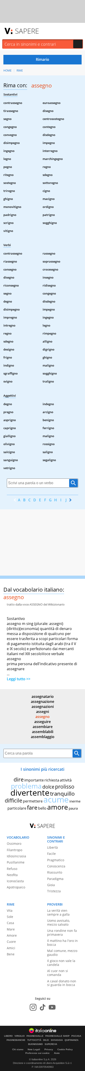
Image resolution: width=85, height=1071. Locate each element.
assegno (42, 716)
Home (7, 70)
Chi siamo (17, 1049)
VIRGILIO (20, 1036)
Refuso (12, 868)
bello (42, 808)
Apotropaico (16, 887)
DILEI (46, 1040)
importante (34, 780)
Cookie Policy (65, 1049)
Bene (11, 954)
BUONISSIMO (35, 1044)
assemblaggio (42, 736)
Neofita (12, 875)
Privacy (48, 1049)
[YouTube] (52, 1007)
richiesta (51, 780)
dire (19, 779)
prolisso (64, 786)
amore (57, 807)
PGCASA (76, 1036)
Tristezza (54, 891)
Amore (12, 935)
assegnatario (43, 696)
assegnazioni (43, 706)
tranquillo (62, 793)
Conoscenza (56, 866)
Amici (11, 948)
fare (32, 807)
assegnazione (42, 701)
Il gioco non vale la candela (61, 963)
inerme (74, 801)
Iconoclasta (15, 881)
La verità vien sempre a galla (58, 912)
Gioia (51, 885)
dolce (48, 787)
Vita (9, 910)
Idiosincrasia (16, 856)
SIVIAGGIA (57, 1040)
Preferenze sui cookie (37, 1053)
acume (56, 799)
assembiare (43, 726)
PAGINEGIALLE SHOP (57, 1036)
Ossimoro (14, 843)
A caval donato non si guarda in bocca (61, 983)
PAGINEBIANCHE (16, 1040)
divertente (29, 792)
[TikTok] (42, 1007)
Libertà (52, 847)
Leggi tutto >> (18, 678)
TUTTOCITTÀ (34, 1040)
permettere (33, 801)
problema (26, 786)
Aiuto (57, 1053)
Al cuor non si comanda (57, 973)
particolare (16, 808)
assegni (42, 711)
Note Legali (34, 1049)
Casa (10, 923)
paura (73, 808)
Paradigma (55, 879)
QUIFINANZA (71, 1040)
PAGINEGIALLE (35, 1036)
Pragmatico (55, 860)
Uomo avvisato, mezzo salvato (58, 922)
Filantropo (14, 850)
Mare (11, 929)
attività (66, 780)
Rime (20, 70)
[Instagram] (33, 1007)
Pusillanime (15, 862)
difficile (13, 800)
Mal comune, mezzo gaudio (62, 953)
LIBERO (8, 1036)
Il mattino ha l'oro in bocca (62, 942)
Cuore (11, 941)
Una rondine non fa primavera (62, 932)
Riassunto (54, 872)
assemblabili (42, 731)
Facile (51, 853)
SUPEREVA (51, 1044)
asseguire (42, 721)
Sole (10, 916)
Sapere (27, 31)
